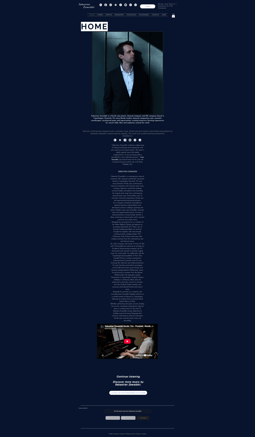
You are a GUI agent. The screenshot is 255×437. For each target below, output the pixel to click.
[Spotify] (115, 5)
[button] (173, 15)
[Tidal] (130, 5)
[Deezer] (135, 5)
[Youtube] (125, 5)
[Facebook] (105, 5)
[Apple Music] (120, 5)
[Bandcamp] (100, 5)
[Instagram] (110, 5)
